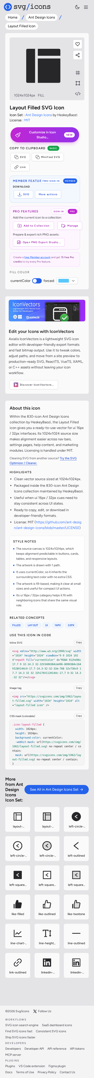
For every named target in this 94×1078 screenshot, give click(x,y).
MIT (27, 120)
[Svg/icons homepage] (27, 7)
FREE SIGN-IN (51, 181)
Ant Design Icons (41, 17)
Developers (13, 1049)
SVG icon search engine (21, 1025)
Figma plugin (57, 1066)
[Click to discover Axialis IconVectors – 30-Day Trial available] (47, 310)
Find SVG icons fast (18, 1031)
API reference (56, 1049)
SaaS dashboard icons (57, 1025)
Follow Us (44, 1011)
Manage (72, 225)
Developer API (34, 1049)
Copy (79, 642)
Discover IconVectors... (37, 384)
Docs (8, 1072)
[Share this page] (77, 55)
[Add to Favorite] (77, 44)
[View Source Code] (77, 93)
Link (23, 167)
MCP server (13, 1055)
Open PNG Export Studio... (42, 242)
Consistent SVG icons (51, 1031)
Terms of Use (25, 1072)
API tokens (77, 1049)
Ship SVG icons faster (20, 1037)
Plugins (10, 1066)
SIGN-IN (59, 211)
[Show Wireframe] (77, 83)
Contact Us (67, 1072)
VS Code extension (32, 1066)
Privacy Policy (47, 1072)
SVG (23, 157)
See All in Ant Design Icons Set (54, 789)
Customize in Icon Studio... (51, 134)
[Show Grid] (77, 72)
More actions (48, 194)
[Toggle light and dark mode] (77, 7)
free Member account (37, 257)
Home (12, 17)
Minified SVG (50, 157)
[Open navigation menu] (86, 7)
